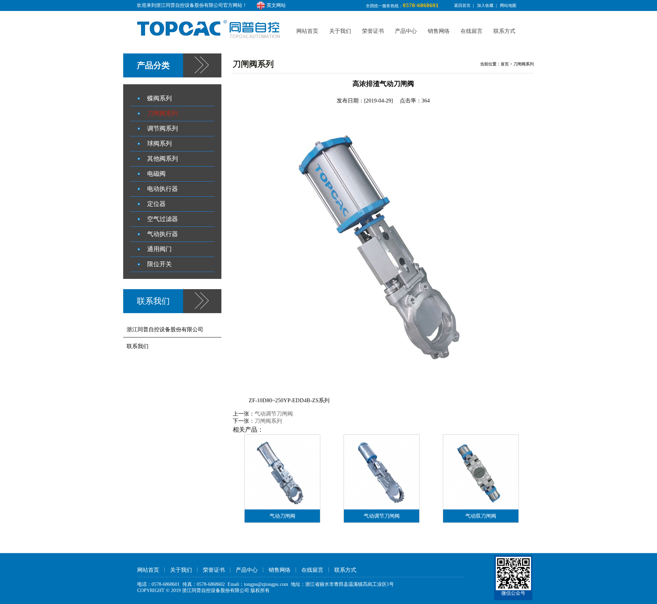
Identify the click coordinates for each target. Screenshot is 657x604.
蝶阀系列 (159, 98)
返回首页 (462, 5)
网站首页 (307, 31)
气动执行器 (162, 234)
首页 (505, 64)
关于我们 (340, 31)
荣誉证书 (373, 31)
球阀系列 (159, 143)
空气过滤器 (162, 218)
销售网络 (439, 31)
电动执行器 (162, 188)
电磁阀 (156, 173)
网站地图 (508, 5)
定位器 (156, 203)
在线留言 (471, 31)
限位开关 (159, 264)
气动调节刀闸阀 (274, 414)
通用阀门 (159, 249)
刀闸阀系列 (523, 64)
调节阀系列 (162, 128)
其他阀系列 (162, 158)
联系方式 (504, 31)
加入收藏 (485, 5)
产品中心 (406, 31)
